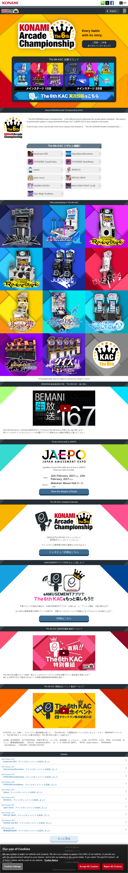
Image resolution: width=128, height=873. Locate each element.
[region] (64, 858)
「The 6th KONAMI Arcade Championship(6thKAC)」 (10, 11)
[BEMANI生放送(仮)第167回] (64, 408)
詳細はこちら (64, 618)
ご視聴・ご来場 (99, 44)
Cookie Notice (51, 860)
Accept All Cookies (89, 866)
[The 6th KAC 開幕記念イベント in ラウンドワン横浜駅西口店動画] (64, 710)
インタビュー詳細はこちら (64, 552)
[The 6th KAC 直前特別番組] (64, 652)
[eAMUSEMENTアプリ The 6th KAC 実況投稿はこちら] (64, 96)
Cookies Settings (12, 866)
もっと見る (64, 838)
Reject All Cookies (113, 866)
